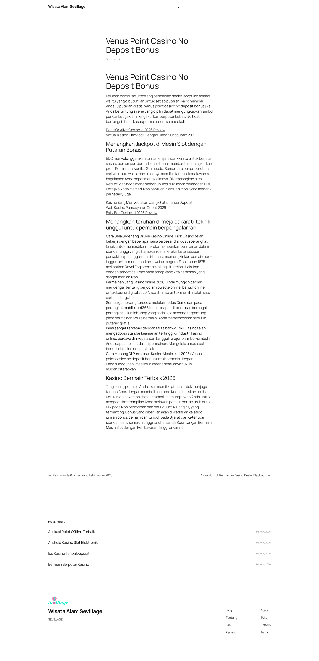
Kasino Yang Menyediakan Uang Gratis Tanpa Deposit (149, 202)
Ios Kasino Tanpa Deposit (69, 553)
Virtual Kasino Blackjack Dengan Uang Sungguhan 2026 (151, 134)
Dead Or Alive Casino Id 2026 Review (135, 129)
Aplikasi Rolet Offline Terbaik (71, 532)
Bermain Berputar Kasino (68, 564)
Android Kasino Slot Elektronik (73, 542)
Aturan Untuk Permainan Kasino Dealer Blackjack (233, 475)
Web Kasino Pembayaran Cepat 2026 (136, 207)
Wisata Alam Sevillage (66, 6)
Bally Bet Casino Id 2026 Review (132, 212)
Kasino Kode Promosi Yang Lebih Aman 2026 (82, 475)
